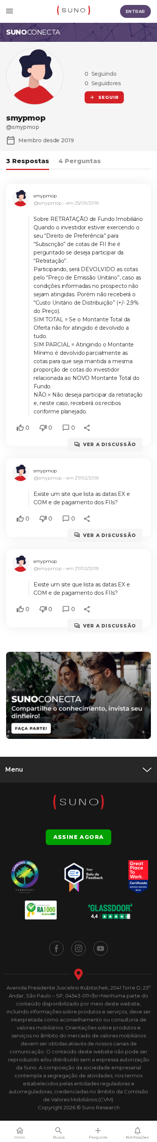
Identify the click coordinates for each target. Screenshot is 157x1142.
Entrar (135, 11)
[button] (20, 428)
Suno (33, 32)
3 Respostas (27, 161)
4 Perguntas (79, 161)
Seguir (108, 97)
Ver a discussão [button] (109, 444)
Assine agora (78, 837)
